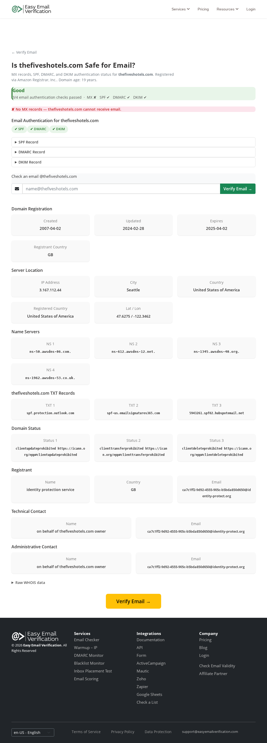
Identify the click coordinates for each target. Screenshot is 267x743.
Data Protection (158, 731)
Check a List (147, 702)
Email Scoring (86, 678)
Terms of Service (86, 731)
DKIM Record (30, 162)
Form (141, 655)
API (140, 647)
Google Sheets (149, 694)
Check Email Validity (217, 665)
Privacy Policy (122, 731)
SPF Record (28, 142)
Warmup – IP (85, 647)
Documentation (151, 639)
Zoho (141, 678)
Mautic (143, 670)
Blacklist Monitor (89, 663)
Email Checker (86, 639)
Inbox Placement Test (93, 670)
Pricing (203, 9)
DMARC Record (32, 151)
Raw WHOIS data (30, 582)
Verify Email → (237, 189)
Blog (203, 647)
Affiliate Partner (213, 673)
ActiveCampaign (151, 663)
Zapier (142, 686)
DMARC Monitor (89, 655)
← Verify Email (24, 52)
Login (251, 9)
